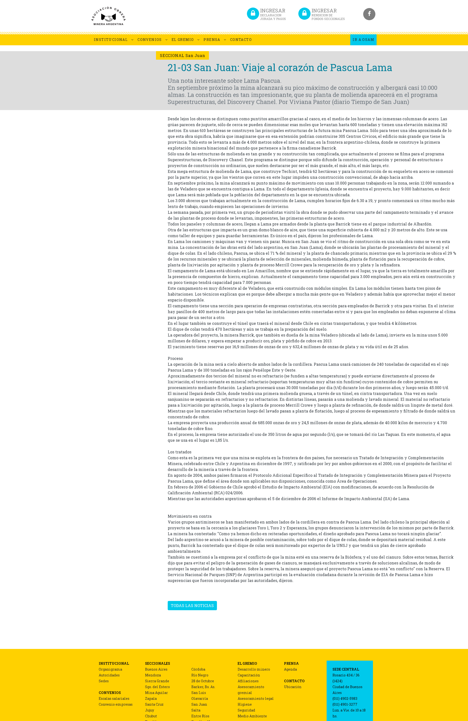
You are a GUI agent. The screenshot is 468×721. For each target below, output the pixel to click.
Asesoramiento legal (256, 698)
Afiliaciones (248, 681)
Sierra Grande (157, 681)
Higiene (245, 704)
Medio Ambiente (252, 716)
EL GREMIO (183, 39)
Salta (195, 710)
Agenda (290, 669)
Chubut (151, 716)
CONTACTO (241, 39)
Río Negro (199, 675)
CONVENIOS (149, 39)
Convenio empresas (116, 704)
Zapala (151, 698)
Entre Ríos (200, 716)
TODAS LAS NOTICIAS (192, 605)
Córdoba (198, 669)
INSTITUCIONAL (111, 39)
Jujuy (149, 710)
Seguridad (246, 710)
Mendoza (153, 675)
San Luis (198, 692)
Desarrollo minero (254, 669)
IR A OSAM (363, 39)
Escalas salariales (114, 698)
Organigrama (110, 669)
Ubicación (293, 686)
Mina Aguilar (156, 692)
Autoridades (109, 675)
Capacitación (249, 675)
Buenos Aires (156, 669)
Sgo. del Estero (157, 686)
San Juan (199, 704)
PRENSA (212, 39)
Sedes (104, 681)
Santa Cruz (154, 704)
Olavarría (199, 698)
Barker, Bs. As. (203, 686)
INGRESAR (273, 14)
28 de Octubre (202, 681)
